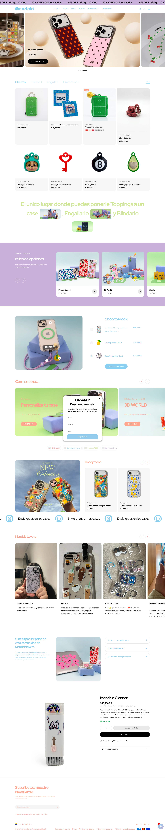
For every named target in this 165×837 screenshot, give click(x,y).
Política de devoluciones (104, 829)
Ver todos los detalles (110, 749)
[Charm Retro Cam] (133, 110)
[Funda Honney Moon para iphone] (101, 484)
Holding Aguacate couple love (129, 184)
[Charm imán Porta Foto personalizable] (65, 104)
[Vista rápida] (45, 92)
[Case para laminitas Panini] (99, 104)
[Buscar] (140, 9)
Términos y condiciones (86, 829)
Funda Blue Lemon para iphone (131, 506)
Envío (114, 706)
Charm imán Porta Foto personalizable (64, 125)
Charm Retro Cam (125, 138)
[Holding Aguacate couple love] (133, 162)
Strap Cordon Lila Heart (114, 356)
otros (148, 82)
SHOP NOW (29, 424)
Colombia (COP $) (24, 824)
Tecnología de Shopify (39, 829)
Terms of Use (34, 814)
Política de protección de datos (125, 829)
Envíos (74, 829)
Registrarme (82, 437)
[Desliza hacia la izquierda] (17, 280)
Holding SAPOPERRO (25, 184)
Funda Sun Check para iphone (116, 328)
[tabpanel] (82, 139)
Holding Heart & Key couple (61, 184)
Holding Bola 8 (90, 184)
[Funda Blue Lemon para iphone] (134, 484)
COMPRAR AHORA (126, 61)
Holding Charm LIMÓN (113, 343)
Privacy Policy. (43, 814)
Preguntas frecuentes (62, 829)
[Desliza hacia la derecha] (23, 280)
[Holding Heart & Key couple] (65, 162)
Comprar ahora (125, 734)
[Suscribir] (57, 807)
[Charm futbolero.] (31, 104)
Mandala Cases (26, 829)
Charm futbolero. (23, 125)
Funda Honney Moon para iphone (99, 506)
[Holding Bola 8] (99, 162)
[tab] (20, 82)
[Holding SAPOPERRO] (31, 162)
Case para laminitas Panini (94, 127)
